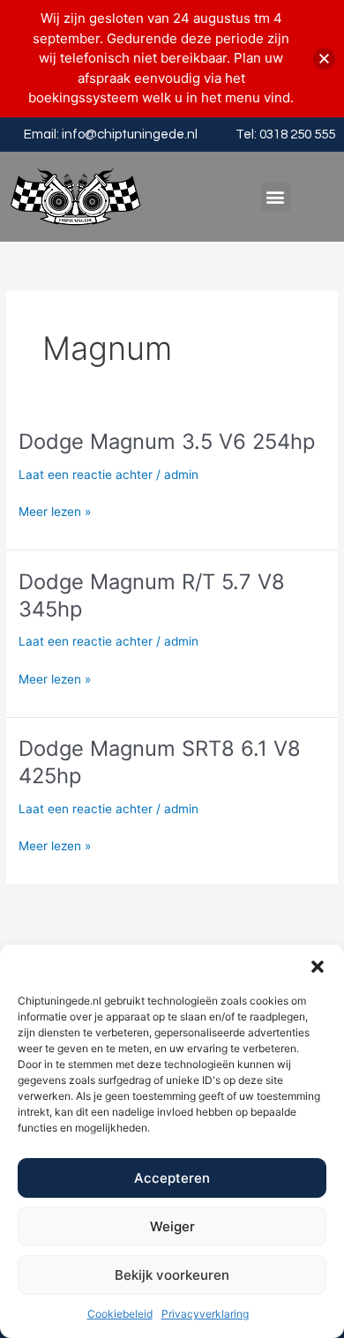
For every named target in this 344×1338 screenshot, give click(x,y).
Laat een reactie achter (86, 474)
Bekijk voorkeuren (172, 1275)
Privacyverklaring (205, 1313)
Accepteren (172, 1178)
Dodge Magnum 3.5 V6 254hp (167, 441)
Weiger (172, 1226)
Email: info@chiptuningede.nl (111, 134)
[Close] (324, 59)
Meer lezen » (55, 512)
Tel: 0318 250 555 (285, 134)
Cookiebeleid (120, 1313)
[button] (317, 966)
